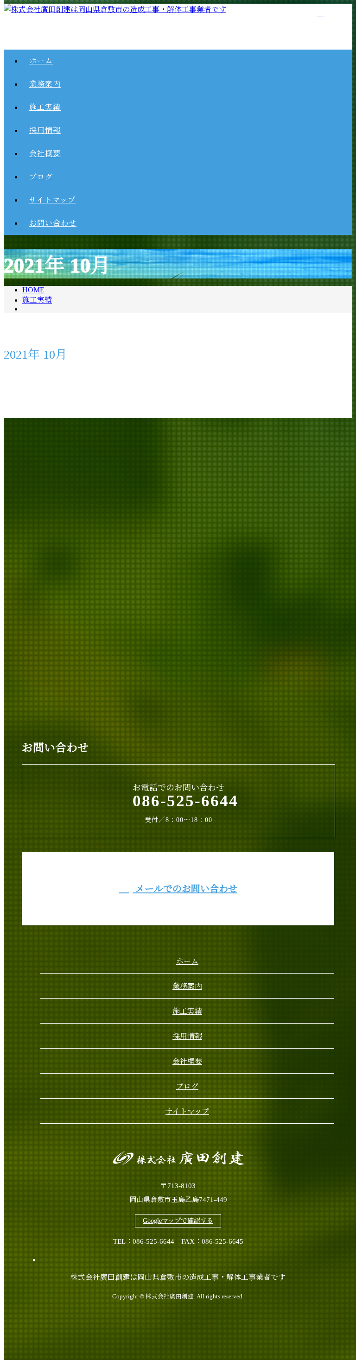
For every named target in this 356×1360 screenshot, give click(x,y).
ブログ (187, 1086)
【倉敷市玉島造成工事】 (235, 415)
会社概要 (187, 1061)
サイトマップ (187, 1111)
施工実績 (187, 1011)
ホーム (187, 961)
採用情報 (187, 1036)
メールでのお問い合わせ (185, 889)
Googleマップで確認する (178, 1220)
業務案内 (187, 986)
